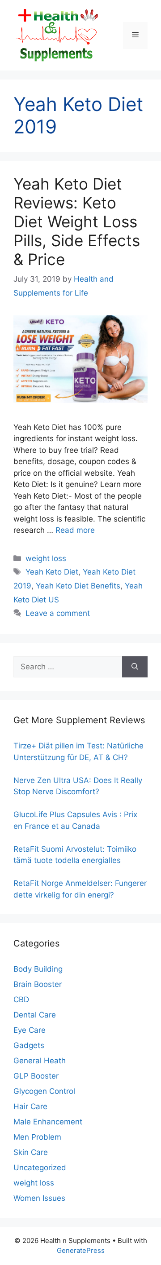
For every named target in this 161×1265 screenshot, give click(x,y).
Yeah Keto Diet (51, 571)
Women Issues (39, 1198)
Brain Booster (37, 984)
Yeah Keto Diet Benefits (78, 585)
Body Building (38, 968)
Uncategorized (39, 1167)
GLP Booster (36, 1075)
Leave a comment (57, 613)
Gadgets (28, 1045)
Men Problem (37, 1136)
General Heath (39, 1060)
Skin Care (30, 1152)
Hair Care (30, 1106)
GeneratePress (81, 1250)
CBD (21, 999)
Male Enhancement (47, 1121)
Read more (75, 530)
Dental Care (34, 1014)
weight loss (45, 558)
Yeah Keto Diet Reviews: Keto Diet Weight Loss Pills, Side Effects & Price (76, 221)
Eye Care (29, 1030)
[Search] (135, 667)
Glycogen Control (44, 1091)
